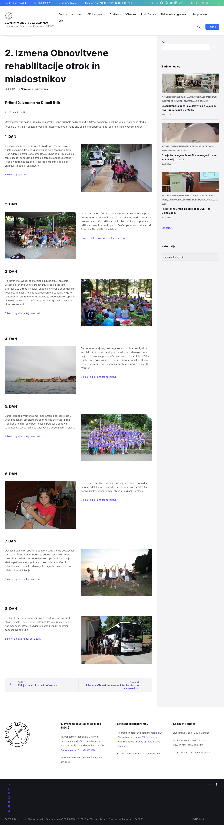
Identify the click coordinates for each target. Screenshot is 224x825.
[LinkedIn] (175, 3)
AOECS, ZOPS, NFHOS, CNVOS (78, 749)
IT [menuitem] (212, 3)
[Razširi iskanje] (199, 27)
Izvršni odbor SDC (177, 150)
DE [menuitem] (196, 3)
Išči (163, 42)
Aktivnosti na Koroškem (174, 97)
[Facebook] (161, 3)
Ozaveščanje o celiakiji (196, 101)
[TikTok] (180, 3)
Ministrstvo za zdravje (129, 737)
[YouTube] (171, 3)
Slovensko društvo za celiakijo (26, 22)
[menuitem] (63, 14)
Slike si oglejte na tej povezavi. (23, 313)
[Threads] (157, 3)
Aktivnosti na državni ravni (34, 89)
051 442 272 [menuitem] (44, 3)
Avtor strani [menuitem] (198, 818)
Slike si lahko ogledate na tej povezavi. (103, 238)
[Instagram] (166, 3)
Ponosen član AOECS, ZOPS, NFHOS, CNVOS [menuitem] (108, 3)
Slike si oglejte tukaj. (17, 174)
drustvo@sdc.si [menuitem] (70, 3)
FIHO (159, 732)
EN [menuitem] (202, 3)
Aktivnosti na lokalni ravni (202, 97)
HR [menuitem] (207, 3)
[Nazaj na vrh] (216, 784)
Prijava (212, 26)
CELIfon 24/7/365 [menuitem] (18, 3)
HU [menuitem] (217, 3)
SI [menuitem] (192, 3)
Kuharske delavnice (172, 101)
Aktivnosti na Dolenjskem (175, 146)
